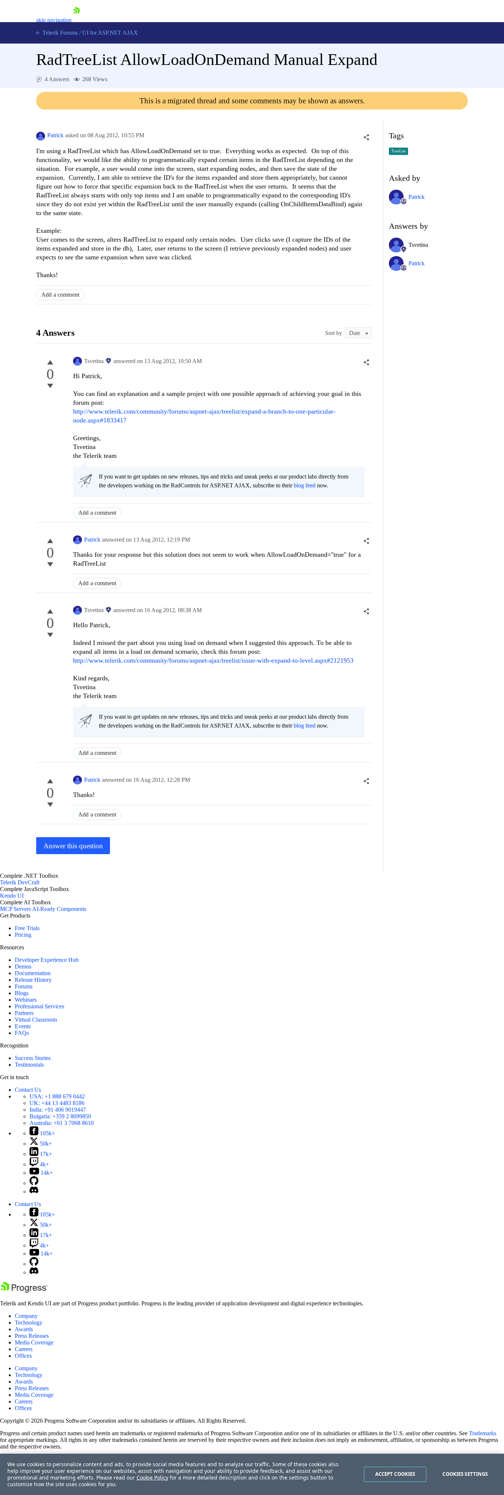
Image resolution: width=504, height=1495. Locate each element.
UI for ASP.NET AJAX (110, 33)
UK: (57, 1103)
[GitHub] (34, 1183)
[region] (252, 1474)
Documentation (33, 973)
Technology (28, 1322)
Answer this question (73, 846)
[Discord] (34, 1191)
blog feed (304, 485)
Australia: (62, 1123)
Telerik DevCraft (19, 882)
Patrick (55, 135)
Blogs (21, 993)
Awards (24, 1329)
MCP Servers (15, 909)
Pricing (23, 935)
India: (58, 1109)
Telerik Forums (59, 33)
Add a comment (60, 294)
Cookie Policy (152, 1477)
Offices (23, 1356)
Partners (24, 1013)
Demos (23, 966)
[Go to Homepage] (76, 20)
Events (23, 1026)
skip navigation (54, 20)
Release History (33, 980)
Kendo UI (12, 895)
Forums (23, 986)
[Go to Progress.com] (24, 1291)
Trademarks (482, 1433)
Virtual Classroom (36, 1019)
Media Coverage (34, 1342)
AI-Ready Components (59, 909)
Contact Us (28, 1090)
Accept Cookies (395, 1474)
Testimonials (29, 1064)
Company (26, 1316)
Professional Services (39, 1006)
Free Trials (27, 928)
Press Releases (32, 1336)
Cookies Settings (465, 1474)
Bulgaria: (60, 1116)
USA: (57, 1096)
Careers (23, 1349)
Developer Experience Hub (47, 960)
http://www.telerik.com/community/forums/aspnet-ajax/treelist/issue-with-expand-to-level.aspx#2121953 (213, 660)
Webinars (26, 1000)
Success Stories (33, 1058)
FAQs (22, 1033)
